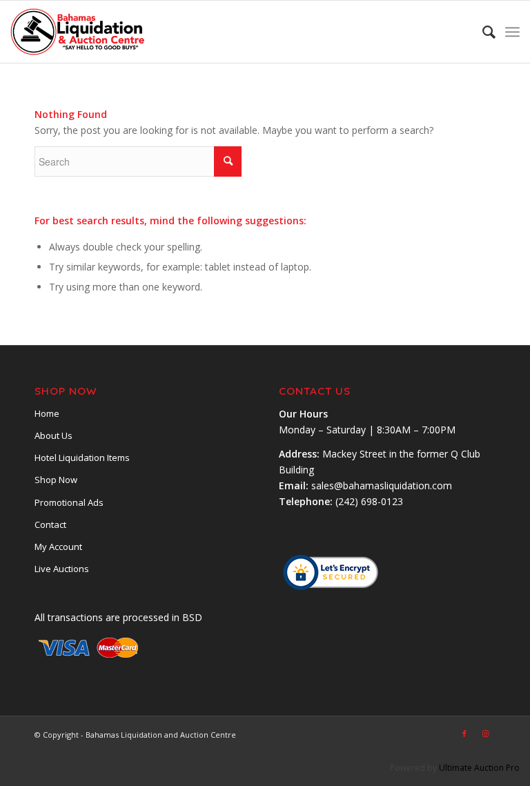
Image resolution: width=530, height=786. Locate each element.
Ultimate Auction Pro (479, 768)
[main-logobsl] (78, 32)
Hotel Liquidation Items (82, 457)
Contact (50, 524)
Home (47, 413)
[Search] (482, 32)
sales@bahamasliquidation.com (381, 485)
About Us (53, 435)
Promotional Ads (69, 502)
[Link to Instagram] (485, 733)
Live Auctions (62, 568)
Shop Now (56, 479)
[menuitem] (482, 32)
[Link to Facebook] (464, 733)
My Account (58, 546)
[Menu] (512, 31)
